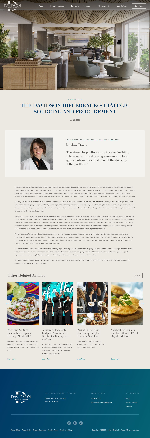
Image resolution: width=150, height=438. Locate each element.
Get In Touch (139, 6)
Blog (127, 398)
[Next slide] (142, 304)
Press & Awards (131, 402)
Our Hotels (75, 6)
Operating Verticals (57, 6)
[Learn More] (23, 303)
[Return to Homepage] (12, 6)
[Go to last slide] (7, 304)
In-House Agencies (103, 6)
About (41, 6)
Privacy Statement (39, 430)
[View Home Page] (21, 397)
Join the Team (122, 6)
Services (87, 6)
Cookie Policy (53, 430)
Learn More (11, 359)
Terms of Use (15, 430)
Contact (129, 406)
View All (137, 275)
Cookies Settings (66, 430)
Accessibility (26, 430)
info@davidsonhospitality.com (101, 402)
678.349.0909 (96, 398)
